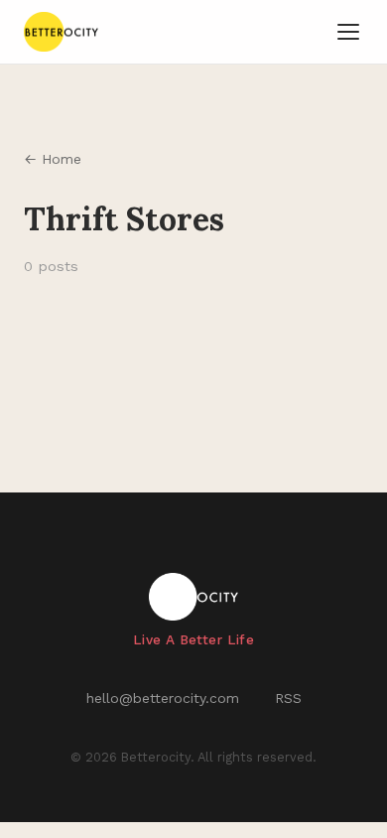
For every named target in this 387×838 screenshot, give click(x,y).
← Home (52, 159)
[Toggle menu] (348, 32)
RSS (288, 698)
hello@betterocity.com (162, 698)
